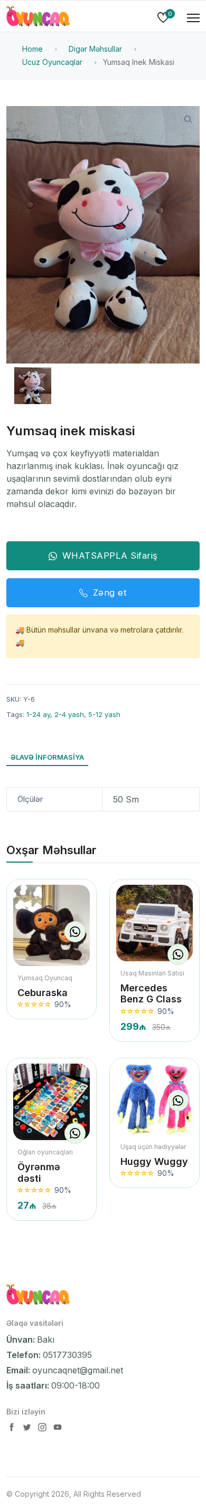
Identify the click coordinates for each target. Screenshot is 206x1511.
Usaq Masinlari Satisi (152, 973)
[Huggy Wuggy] (154, 1099)
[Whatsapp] (75, 931)
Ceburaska (42, 992)
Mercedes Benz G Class (151, 993)
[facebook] (12, 1429)
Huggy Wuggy (154, 1161)
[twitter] (28, 1429)
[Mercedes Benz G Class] (154, 923)
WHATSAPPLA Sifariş (110, 555)
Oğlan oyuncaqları (45, 1152)
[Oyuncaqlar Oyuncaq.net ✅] (38, 18)
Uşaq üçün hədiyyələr (153, 1147)
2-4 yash (69, 714)
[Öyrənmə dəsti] (51, 1102)
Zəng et (110, 592)
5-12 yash (104, 714)
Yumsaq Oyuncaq (44, 978)
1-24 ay (38, 714)
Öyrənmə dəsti (38, 1172)
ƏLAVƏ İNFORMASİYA (47, 757)
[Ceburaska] (51, 925)
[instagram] (43, 1429)
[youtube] (57, 1429)
